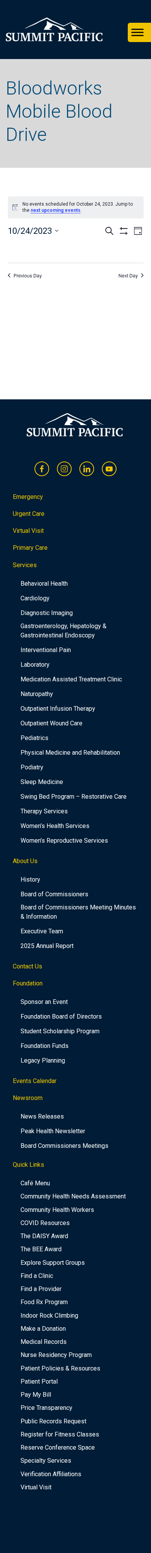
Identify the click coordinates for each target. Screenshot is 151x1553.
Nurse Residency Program (56, 1355)
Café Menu (35, 1183)
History (30, 879)
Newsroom (28, 1098)
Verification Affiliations (51, 1474)
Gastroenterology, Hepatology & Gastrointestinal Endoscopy (63, 630)
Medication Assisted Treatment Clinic (71, 679)
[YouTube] (109, 468)
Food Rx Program (44, 1302)
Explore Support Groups (53, 1262)
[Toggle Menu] (137, 32)
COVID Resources (45, 1223)
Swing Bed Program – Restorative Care (74, 796)
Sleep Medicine (42, 782)
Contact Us (27, 966)
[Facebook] (41, 468)
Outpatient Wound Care (51, 723)
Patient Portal (39, 1381)
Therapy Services (44, 811)
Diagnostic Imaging (47, 613)
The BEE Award (41, 1249)
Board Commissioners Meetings (64, 1145)
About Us (25, 861)
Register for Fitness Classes (60, 1434)
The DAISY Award (44, 1236)
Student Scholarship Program (60, 1031)
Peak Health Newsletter (53, 1131)
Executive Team (42, 931)
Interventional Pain (46, 650)
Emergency (28, 496)
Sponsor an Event (44, 1001)
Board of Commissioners (54, 894)
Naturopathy (37, 694)
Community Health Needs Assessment (73, 1196)
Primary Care (30, 547)
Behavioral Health (44, 583)
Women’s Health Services (55, 826)
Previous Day (28, 275)
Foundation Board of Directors (61, 1016)
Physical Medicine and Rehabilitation (70, 752)
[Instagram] (64, 468)
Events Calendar (35, 1081)
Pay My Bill (36, 1394)
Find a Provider (41, 1289)
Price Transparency (46, 1407)
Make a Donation (43, 1328)
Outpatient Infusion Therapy (58, 708)
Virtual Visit (28, 530)
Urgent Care (29, 513)
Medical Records (44, 1341)
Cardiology (35, 598)
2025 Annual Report (47, 946)
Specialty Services (46, 1460)
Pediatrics (34, 738)
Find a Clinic (37, 1275)
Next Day (128, 275)
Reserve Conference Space (58, 1447)
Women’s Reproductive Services (64, 840)
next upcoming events (56, 210)
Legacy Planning (43, 1060)
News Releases (42, 1116)
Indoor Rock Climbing (49, 1315)
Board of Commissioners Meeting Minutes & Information (78, 912)
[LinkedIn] (86, 468)
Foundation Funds (45, 1045)
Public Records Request (53, 1421)
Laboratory (35, 664)
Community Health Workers (57, 1209)
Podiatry (32, 767)
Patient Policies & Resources (60, 1368)
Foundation (28, 983)
